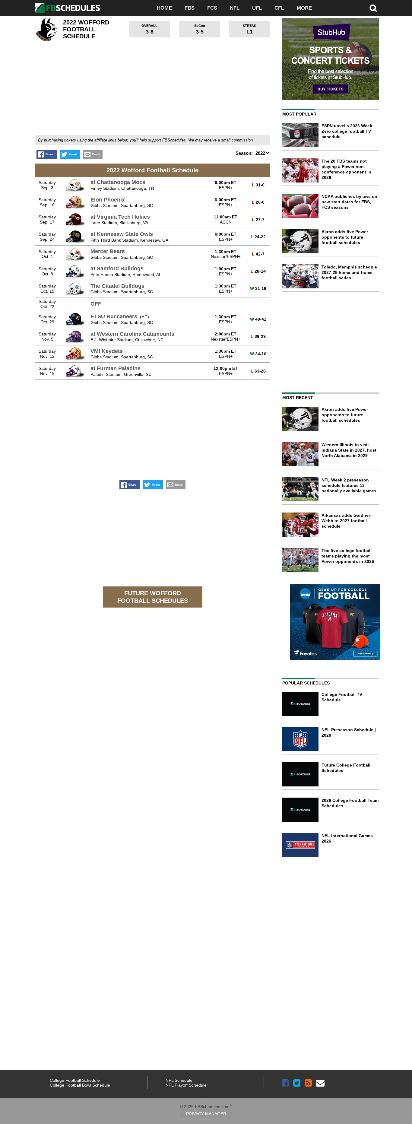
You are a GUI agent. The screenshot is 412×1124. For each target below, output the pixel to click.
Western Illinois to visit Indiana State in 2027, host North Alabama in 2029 (349, 450)
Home (164, 8)
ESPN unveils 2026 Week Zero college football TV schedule (347, 131)
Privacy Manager (206, 1113)
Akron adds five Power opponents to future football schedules (345, 237)
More (304, 8)
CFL (279, 8)
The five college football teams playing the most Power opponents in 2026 (348, 556)
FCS (212, 8)
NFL (234, 8)
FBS (190, 8)
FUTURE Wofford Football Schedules (152, 597)
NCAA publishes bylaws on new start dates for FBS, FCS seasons (349, 202)
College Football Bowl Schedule (80, 1085)
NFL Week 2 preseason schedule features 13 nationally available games (349, 485)
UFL (257, 8)
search (373, 8)
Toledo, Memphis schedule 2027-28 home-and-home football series (349, 272)
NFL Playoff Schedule (186, 1085)
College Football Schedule (75, 1080)
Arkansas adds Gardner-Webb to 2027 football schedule (347, 521)
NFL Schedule (179, 1080)
